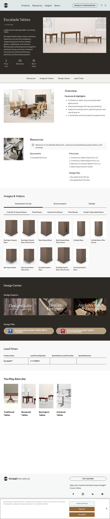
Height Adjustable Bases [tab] (93, 212)
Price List (6, 65)
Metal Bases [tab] (73, 212)
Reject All (82, 509)
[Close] (106, 508)
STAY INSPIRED (88, 479)
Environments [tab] (60, 203)
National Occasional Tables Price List (84, 163)
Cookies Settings (82, 503)
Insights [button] (48, 5)
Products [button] (25, 5)
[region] (55, 509)
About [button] (57, 5)
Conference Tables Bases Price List (84, 160)
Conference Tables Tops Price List (83, 157)
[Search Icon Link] (101, 5)
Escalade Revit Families (79, 180)
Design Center (64, 78)
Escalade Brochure (38, 157)
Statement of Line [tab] (23, 203)
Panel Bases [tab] (37, 212)
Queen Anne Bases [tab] (55, 212)
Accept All (81, 514)
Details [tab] (92, 203)
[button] (11, 228)
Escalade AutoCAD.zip (79, 177)
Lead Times (78, 78)
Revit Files (34, 65)
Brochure (20, 64)
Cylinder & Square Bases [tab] (17, 212)
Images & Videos (47, 78)
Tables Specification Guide (81, 166)
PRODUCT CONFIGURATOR (84, 5)
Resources (31, 78)
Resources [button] (37, 5)
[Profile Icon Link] (105, 5)
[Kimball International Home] (6, 5)
